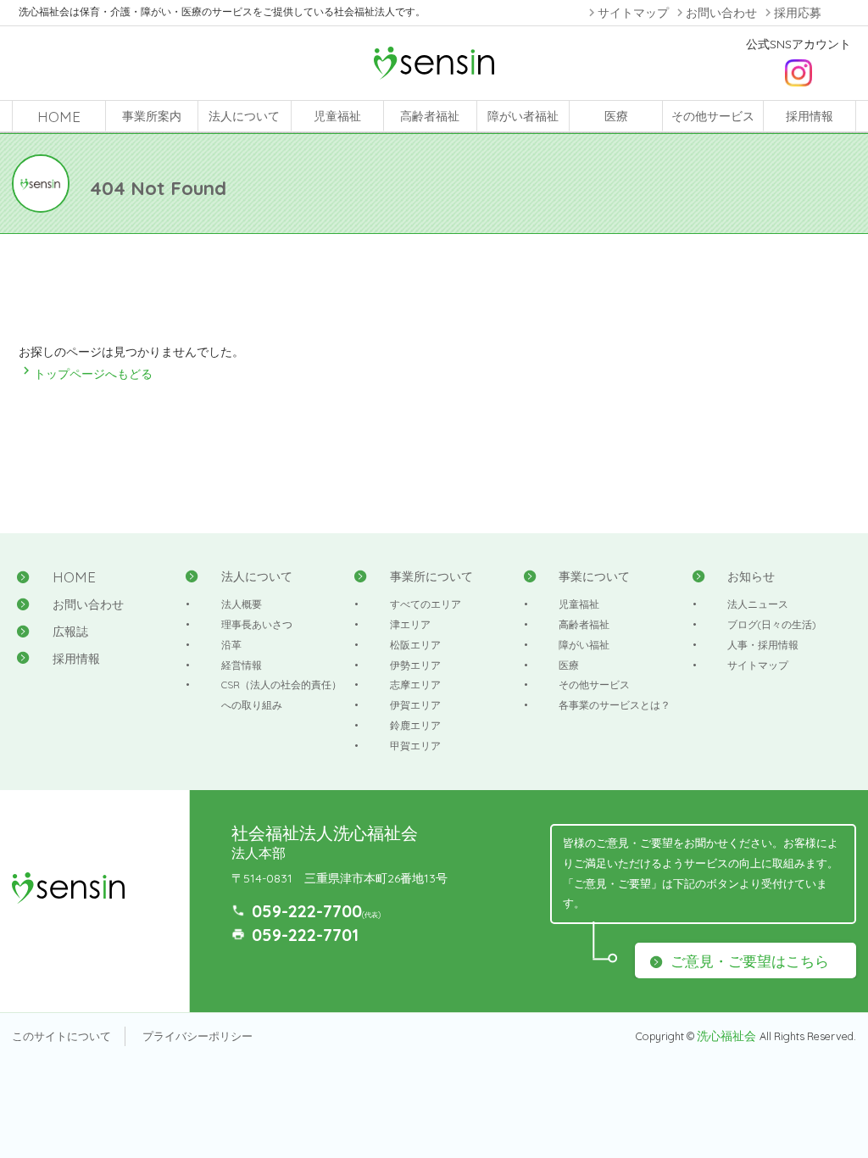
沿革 (231, 644)
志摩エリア (415, 684)
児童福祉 (337, 116)
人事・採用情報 (762, 644)
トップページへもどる (86, 373)
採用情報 (809, 116)
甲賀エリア (415, 745)
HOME (59, 116)
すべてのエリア (425, 604)
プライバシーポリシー (197, 1036)
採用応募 (797, 12)
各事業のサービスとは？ (614, 705)
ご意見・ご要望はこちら (749, 961)
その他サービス (712, 116)
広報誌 (70, 631)
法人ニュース (757, 604)
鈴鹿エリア (415, 725)
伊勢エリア (415, 665)
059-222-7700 (307, 910)
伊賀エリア (415, 705)
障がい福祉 (584, 644)
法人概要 (241, 604)
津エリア (410, 624)
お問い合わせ (721, 12)
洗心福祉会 (728, 1036)
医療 (616, 116)
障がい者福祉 (523, 116)
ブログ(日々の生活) (771, 624)
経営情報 (241, 665)
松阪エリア (415, 644)
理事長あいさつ (256, 624)
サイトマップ (633, 12)
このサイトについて (61, 1036)
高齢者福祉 (429, 116)
